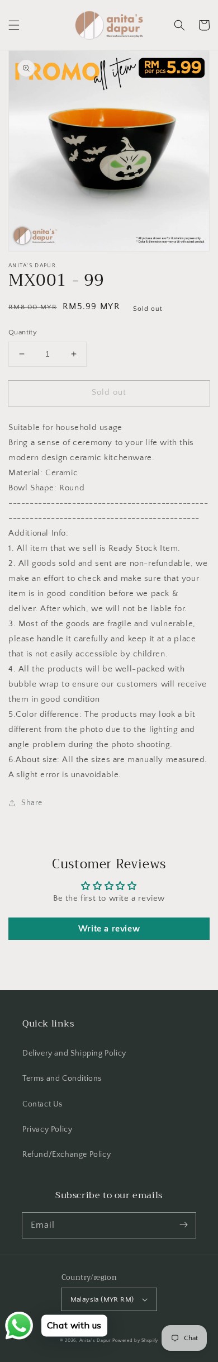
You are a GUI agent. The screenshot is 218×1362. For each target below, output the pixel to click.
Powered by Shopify (135, 1340)
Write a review (109, 929)
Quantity (22, 332)
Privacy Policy (47, 1129)
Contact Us (42, 1104)
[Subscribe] (183, 1225)
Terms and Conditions (62, 1078)
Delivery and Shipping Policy (74, 1053)
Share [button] (31, 802)
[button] (14, 25)
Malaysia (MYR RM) (102, 1299)
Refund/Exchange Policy (66, 1154)
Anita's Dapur (95, 1340)
